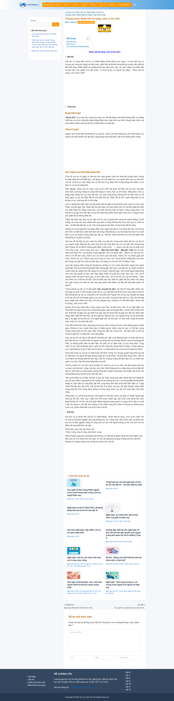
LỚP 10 (93, 5)
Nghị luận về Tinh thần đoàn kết (44, 51)
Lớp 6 (57, 5)
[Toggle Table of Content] (87, 38)
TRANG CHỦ (48, 5)
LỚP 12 (112, 5)
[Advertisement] (104, 89)
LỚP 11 (102, 5)
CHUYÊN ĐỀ (123, 5)
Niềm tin (95, 564)
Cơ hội (121, 564)
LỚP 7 (66, 5)
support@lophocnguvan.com (82, 687)
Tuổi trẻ (111, 593)
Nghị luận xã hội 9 (73, 499)
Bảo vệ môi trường (87, 499)
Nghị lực (89, 564)
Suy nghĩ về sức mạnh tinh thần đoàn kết (44, 35)
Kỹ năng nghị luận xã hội (89, 591)
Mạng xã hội (131, 591)
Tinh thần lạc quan (80, 566)
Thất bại (136, 564)
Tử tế (94, 593)
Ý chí (88, 566)
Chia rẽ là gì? (70, 44)
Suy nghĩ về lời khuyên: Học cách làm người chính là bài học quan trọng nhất (84, 585)
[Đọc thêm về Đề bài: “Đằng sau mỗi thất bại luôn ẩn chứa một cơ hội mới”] (112, 550)
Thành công (128, 564)
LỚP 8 (75, 5)
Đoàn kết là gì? (71, 41)
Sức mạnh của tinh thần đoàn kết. (77, 46)
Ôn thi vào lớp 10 (77, 593)
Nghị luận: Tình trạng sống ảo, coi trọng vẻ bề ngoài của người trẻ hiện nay (123, 585)
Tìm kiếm (33, 20)
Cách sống (123, 591)
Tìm (55, 24)
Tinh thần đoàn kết (86, 22)
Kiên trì (83, 564)
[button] (61, 4)
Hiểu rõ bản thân (124, 521)
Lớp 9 (83, 5)
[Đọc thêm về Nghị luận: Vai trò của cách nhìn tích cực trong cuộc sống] (73, 550)
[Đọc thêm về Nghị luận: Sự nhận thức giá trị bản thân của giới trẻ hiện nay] (112, 508)
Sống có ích (88, 593)
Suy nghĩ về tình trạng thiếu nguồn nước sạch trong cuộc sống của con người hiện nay (84, 492)
